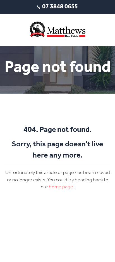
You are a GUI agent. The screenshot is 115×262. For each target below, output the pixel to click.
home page (61, 187)
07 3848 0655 (60, 7)
